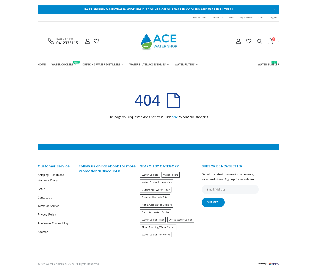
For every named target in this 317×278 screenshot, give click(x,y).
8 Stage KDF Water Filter (156, 189)
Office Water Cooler (180, 219)
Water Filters (170, 174)
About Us (218, 17)
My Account (200, 17)
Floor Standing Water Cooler (158, 227)
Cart (261, 17)
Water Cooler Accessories (157, 182)
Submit (212, 202)
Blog (231, 17)
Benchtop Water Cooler (155, 212)
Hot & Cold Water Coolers (157, 204)
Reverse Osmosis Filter (155, 197)
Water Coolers (150, 174)
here (175, 117)
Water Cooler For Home (156, 234)
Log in (273, 17)
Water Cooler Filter (153, 219)
